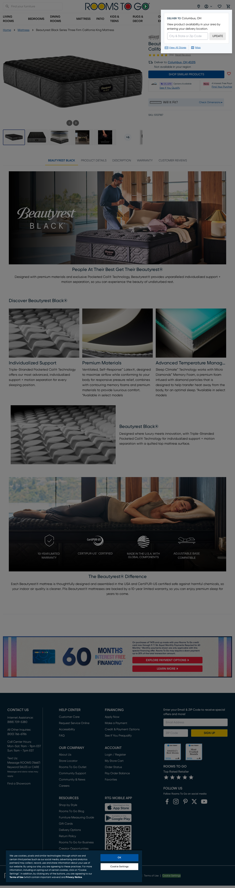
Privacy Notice (74, 877)
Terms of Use (17, 877)
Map (198, 47)
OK (119, 857)
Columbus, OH (191, 18)
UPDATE (217, 36)
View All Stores (177, 47)
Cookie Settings (119, 866)
